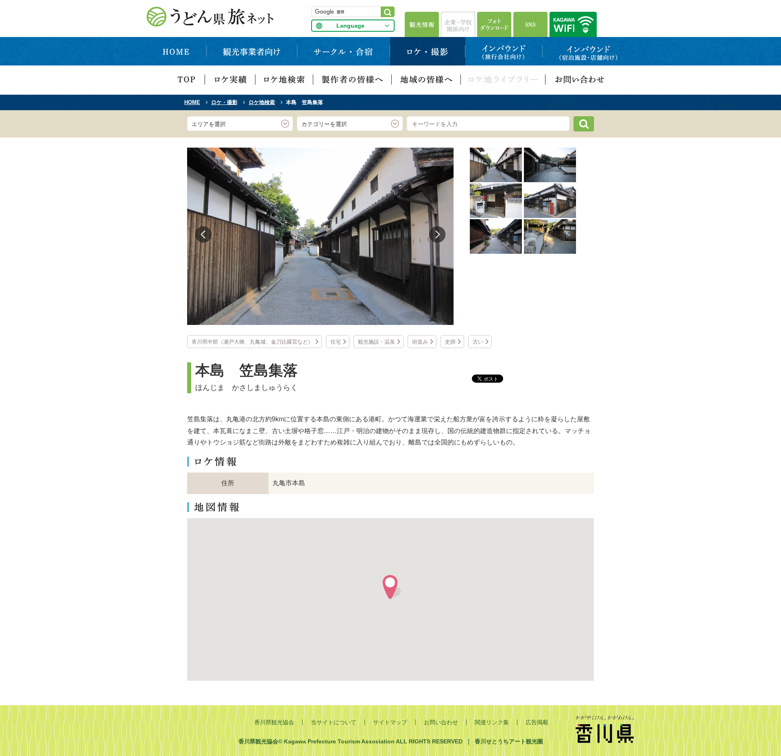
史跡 (450, 342)
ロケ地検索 (284, 79)
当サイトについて (333, 722)
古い (478, 342)
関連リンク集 (492, 722)
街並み (420, 342)
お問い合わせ (579, 79)
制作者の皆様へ (352, 79)
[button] (390, 587)
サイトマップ (390, 722)
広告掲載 (537, 722)
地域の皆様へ (426, 79)
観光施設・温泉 (376, 342)
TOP (186, 79)
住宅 (335, 342)
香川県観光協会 (274, 722)
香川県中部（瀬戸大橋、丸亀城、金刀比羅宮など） (252, 342)
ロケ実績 (230, 79)
